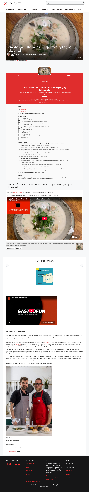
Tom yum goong (17, 192)
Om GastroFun (69, 9)
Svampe (51, 100)
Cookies (68, 474)
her (17, 60)
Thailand (55, 100)
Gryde (22, 108)
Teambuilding (10, 9)
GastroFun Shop (21, 9)
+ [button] (48, 84)
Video (53, 9)
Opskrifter (34, 9)
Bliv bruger (29, 470)
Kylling (35, 100)
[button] (70, 75)
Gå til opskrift (11, 248)
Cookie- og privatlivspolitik (33, 481)
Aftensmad (27, 100)
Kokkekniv (23, 111)
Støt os (27, 467)
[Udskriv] (18, 75)
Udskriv (20, 248)
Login (79, 9)
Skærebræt (23, 109)
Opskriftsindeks (70, 478)
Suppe (46, 100)
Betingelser (29, 478)
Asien (31, 100)
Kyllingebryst (41, 100)
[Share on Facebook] (69, 75)
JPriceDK (13, 53)
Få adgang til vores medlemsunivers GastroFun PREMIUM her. (53, 477)
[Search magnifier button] (83, 3)
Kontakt (59, 9)
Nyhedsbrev (69, 470)
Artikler (44, 9)
